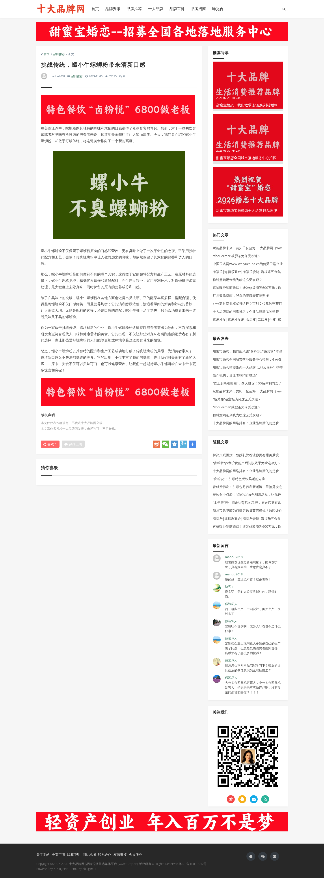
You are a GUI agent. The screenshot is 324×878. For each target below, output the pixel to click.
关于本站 (43, 854)
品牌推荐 (134, 8)
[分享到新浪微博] (156, 444)
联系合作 (104, 854)
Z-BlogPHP (61, 869)
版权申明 (73, 854)
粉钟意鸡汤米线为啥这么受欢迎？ (237, 279)
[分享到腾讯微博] (183, 444)
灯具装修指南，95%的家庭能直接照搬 (241, 295)
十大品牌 (155, 8)
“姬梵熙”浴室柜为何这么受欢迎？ (237, 399)
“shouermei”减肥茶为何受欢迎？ (237, 256)
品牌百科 (176, 8)
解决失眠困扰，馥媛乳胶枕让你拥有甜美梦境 (246, 455)
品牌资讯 (112, 8)
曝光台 (217, 8)
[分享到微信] (165, 444)
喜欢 (52, 444)
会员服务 (135, 854)
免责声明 (58, 854)
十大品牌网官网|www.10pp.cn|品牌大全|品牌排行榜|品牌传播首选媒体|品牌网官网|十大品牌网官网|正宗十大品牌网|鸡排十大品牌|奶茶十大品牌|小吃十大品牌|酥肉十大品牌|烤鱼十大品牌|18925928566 (60, 9)
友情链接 (120, 854)
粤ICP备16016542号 (193, 864)
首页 (95, 8)
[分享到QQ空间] (174, 444)
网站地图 (89, 854)
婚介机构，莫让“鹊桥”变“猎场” (235, 375)
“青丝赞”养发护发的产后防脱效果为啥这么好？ (247, 463)
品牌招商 (198, 8)
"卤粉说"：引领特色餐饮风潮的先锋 (239, 479)
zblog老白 (89, 869)
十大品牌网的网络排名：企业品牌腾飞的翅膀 (246, 311)
